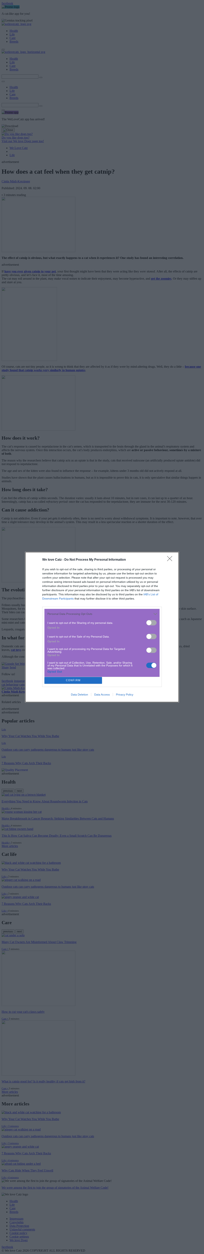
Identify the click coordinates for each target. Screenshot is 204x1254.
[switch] (151, 622)
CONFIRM (73, 680)
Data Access (102, 694)
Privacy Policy (124, 694)
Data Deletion (79, 694)
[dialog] (102, 627)
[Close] (171, 560)
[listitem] (102, 614)
